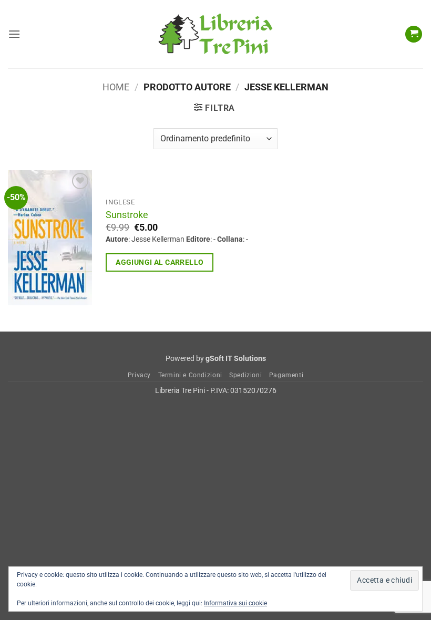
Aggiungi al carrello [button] (159, 262)
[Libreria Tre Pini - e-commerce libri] (215, 34)
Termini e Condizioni (190, 375)
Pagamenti (286, 375)
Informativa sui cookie (235, 603)
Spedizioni (245, 375)
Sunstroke (127, 215)
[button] (14, 34)
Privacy (139, 375)
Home (115, 86)
